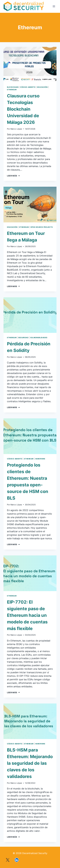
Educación (42, 87)
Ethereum (11, 90)
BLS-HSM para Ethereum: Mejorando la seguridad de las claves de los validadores (30, 763)
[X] (7, 860)
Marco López (16, 129)
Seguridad (23, 338)
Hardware (40, 459)
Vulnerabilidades (38, 338)
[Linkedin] (16, 860)
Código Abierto (27, 87)
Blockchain (12, 87)
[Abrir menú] (54, 6)
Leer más (13, 176)
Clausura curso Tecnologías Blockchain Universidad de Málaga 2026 (23, 109)
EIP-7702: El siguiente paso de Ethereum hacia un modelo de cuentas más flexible (27, 615)
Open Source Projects (41, 227)
